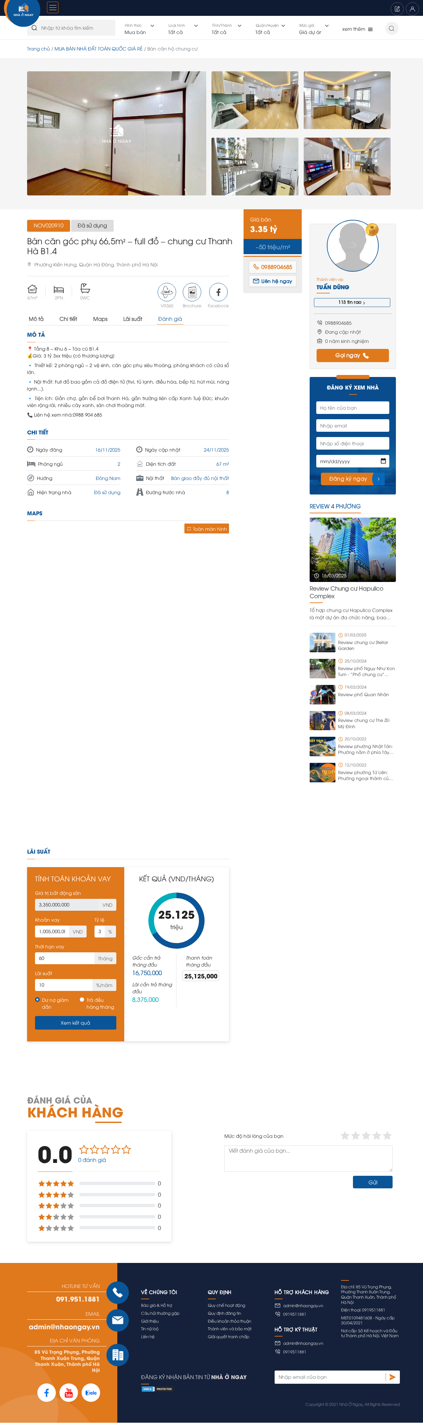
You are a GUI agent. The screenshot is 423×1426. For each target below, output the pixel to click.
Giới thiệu (150, 1321)
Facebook (218, 305)
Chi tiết (68, 318)
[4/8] (347, 100)
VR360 (167, 305)
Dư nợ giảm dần (55, 1003)
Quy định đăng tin (224, 1313)
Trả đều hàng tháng (100, 1003)
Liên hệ (148, 1336)
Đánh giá (170, 318)
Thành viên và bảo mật (229, 1328)
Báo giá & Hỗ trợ (156, 1305)
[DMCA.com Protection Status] (270, 1389)
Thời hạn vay (49, 946)
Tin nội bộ (150, 1328)
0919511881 (294, 1314)
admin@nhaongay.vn (64, 1326)
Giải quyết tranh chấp (228, 1336)
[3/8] (255, 167)
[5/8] (347, 167)
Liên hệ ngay (276, 281)
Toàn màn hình (210, 529)
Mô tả (36, 318)
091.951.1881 (78, 1298)
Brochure (192, 305)
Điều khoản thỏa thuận (229, 1321)
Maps (100, 318)
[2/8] (255, 100)
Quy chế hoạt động (226, 1305)
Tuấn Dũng (333, 286)
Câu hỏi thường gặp (160, 1313)
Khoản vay (47, 919)
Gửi (372, 1182)
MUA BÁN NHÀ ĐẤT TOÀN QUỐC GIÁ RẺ (99, 48)
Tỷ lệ (99, 919)
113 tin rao (350, 302)
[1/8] (116, 133)
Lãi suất (132, 318)
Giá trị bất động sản (58, 893)
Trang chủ (38, 48)
